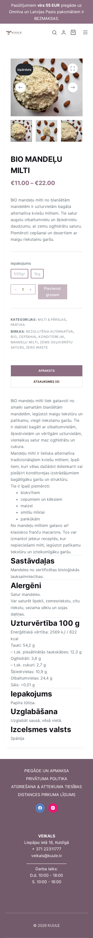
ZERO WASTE (37, 347)
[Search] (54, 32)
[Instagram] (53, 808)
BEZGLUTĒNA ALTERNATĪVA (49, 331)
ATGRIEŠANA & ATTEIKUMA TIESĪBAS (46, 786)
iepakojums (21, 263)
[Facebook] (40, 808)
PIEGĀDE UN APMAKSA (46, 770)
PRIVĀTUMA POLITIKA (46, 778)
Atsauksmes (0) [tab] (46, 381)
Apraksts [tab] (46, 371)
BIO (14, 337)
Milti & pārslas (52, 319)
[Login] (64, 32)
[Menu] (85, 32)
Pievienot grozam (52, 291)
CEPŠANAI (27, 337)
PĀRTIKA (18, 325)
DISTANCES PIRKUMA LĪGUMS (46, 794)
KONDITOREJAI (51, 337)
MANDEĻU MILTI (24, 342)
